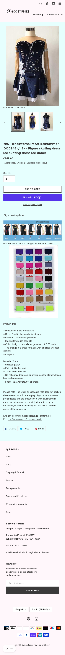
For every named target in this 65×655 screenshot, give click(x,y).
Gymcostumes (27, 645)
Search (9, 456)
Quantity (7, 173)
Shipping (20, 163)
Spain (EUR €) (40, 609)
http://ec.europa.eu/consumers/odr (25, 419)
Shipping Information (16, 472)
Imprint (9, 480)
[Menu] (60, 3)
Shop (8, 464)
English (19, 609)
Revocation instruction (17, 504)
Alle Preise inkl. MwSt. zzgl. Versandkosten (27, 552)
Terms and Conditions (17, 496)
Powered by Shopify (42, 645)
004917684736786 (54, 14)
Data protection (13, 488)
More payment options (32, 204)
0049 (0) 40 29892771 (25, 535)
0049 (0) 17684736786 (29, 538)
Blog (8, 512)
